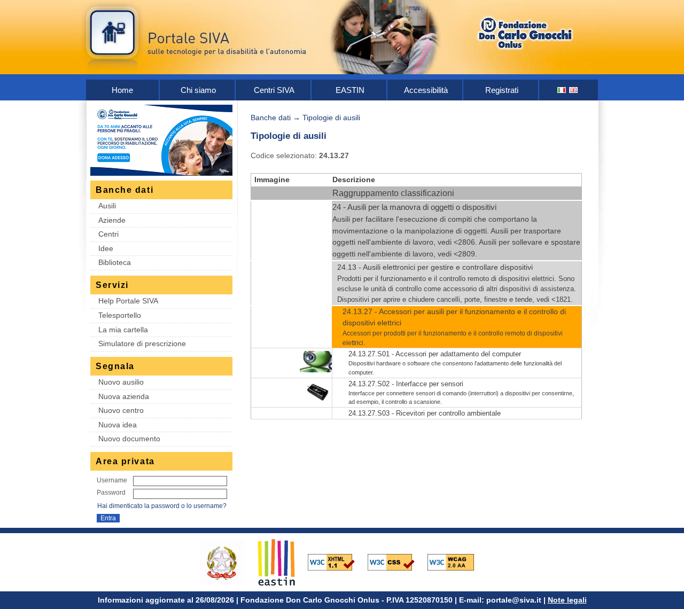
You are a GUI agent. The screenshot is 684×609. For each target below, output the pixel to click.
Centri (108, 234)
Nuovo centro (121, 410)
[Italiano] (562, 90)
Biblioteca (114, 262)
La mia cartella (123, 329)
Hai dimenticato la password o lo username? (162, 506)
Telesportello (119, 315)
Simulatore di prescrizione (142, 343)
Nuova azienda (123, 396)
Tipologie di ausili (331, 117)
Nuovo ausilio (121, 382)
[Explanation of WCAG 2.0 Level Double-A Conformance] (456, 561)
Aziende (112, 220)
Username (112, 480)
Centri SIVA (274, 90)
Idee (105, 248)
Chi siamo (198, 90)
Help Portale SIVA (128, 300)
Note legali (567, 600)
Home (122, 90)
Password (111, 492)
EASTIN (350, 90)
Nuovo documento (129, 438)
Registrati (501, 90)
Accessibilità (426, 90)
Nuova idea (117, 424)
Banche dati (271, 117)
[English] (574, 90)
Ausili (107, 205)
